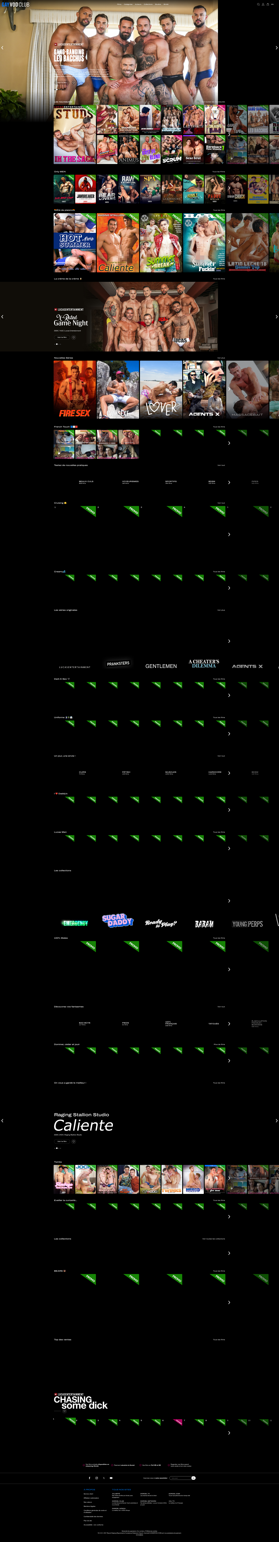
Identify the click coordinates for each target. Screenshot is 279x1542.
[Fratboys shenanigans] (258, 189)
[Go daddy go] (193, 811)
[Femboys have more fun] (64, 1179)
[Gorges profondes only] (193, 444)
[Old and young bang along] (172, 811)
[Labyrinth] (193, 119)
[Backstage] (128, 696)
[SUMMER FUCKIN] (204, 242)
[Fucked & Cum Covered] (107, 589)
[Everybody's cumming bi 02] (150, 1217)
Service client (88, 1494)
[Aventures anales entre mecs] (215, 1179)
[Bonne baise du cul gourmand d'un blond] (150, 149)
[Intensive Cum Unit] (85, 589)
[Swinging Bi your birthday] (258, 811)
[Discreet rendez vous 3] (107, 1179)
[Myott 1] (85, 811)
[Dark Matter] (236, 696)
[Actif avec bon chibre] (172, 444)
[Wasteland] (258, 149)
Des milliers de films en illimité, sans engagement (122, 1495)
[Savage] (128, 1061)
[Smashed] (150, 1061)
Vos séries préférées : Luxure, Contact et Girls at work (153, 1503)
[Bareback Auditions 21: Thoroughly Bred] (150, 849)
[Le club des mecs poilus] (118, 1303)
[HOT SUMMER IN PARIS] (75, 242)
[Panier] (268, 4)
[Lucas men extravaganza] (172, 119)
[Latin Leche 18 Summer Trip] (247, 242)
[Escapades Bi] (128, 1217)
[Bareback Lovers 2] (204, 970)
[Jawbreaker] (85, 189)
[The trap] (64, 1061)
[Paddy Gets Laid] (215, 189)
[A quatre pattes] (128, 444)
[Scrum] (172, 149)
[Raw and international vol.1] (128, 189)
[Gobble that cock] (193, 189)
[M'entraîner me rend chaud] (247, 1303)
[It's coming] (85, 696)
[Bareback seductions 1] (75, 970)
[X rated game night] (215, 849)
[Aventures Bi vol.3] (215, 1217)
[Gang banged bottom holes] (236, 849)
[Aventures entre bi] (236, 589)
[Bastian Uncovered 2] (107, 811)
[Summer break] (161, 242)
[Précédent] (2, 61)
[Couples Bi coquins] (64, 1217)
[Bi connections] (107, 1217)
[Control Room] (193, 1061)
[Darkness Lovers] (193, 696)
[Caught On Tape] (236, 119)
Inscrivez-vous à (155, 1478)
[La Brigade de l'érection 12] (258, 734)
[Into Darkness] (215, 696)
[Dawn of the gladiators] (172, 189)
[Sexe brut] (193, 149)
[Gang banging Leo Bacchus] (258, 119)
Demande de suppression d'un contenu (133, 1531)
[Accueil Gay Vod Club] (15, 4)
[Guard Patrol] (215, 811)
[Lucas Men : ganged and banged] (258, 849)
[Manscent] (258, 1061)
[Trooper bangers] (172, 734)
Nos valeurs (88, 1502)
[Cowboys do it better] (64, 734)
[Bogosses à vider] (107, 444)
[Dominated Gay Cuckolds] (236, 811)
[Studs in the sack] (75, 134)
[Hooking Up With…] (236, 734)
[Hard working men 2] (118, 970)
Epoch (141, 1533)
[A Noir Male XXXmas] (247, 970)
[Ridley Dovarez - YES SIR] (236, 1061)
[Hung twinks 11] (193, 1179)
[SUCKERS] (215, 1061)
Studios (158, 4)
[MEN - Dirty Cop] (85, 734)
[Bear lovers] (107, 189)
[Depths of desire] (107, 1061)
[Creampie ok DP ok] (215, 119)
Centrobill (147, 1533)
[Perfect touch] (161, 970)
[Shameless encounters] (128, 119)
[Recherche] (258, 4)
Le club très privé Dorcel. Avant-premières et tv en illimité (125, 1503)
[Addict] (85, 1061)
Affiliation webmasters (91, 1498)
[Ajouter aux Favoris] (73, 83)
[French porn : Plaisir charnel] (215, 444)
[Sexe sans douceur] (236, 149)
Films (119, 4)
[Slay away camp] (64, 189)
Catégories (128, 4)
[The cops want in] (107, 734)
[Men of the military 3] (150, 734)
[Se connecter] (263, 4)
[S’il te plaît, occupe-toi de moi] (204, 1303)
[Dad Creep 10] (150, 811)
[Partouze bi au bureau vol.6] (85, 1217)
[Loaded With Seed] (193, 589)
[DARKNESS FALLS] (172, 696)
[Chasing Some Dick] (172, 589)
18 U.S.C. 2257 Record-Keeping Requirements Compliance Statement (118, 1533)
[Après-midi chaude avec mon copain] (107, 149)
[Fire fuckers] (193, 734)
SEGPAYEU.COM (156, 1533)
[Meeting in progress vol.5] (128, 734)
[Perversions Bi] (193, 1217)
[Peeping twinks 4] (172, 1179)
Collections (148, 4)
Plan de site (88, 1521)
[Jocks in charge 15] (85, 1179)
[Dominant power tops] (193, 849)
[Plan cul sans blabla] (150, 444)
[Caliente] (118, 242)
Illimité (166, 4)
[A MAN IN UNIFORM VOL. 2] (215, 734)
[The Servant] (258, 696)
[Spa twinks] (150, 189)
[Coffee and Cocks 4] (150, 1179)
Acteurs (138, 4)
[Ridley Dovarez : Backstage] (258, 444)
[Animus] (128, 149)
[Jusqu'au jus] (215, 589)
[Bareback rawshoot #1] (215, 149)
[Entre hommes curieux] (150, 119)
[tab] (55, 89)
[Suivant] (277, 61)
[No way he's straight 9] (128, 1179)
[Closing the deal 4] (107, 119)
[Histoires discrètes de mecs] (85, 444)
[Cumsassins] (150, 589)
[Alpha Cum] (64, 589)
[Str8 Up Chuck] (236, 189)
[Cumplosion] (128, 589)
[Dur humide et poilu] (161, 1303)
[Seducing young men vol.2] (128, 811)
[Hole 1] (172, 1061)
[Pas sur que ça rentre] (236, 444)
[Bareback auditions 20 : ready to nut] (172, 849)
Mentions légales (89, 1506)
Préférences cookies (151, 1531)
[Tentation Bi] (236, 1217)
